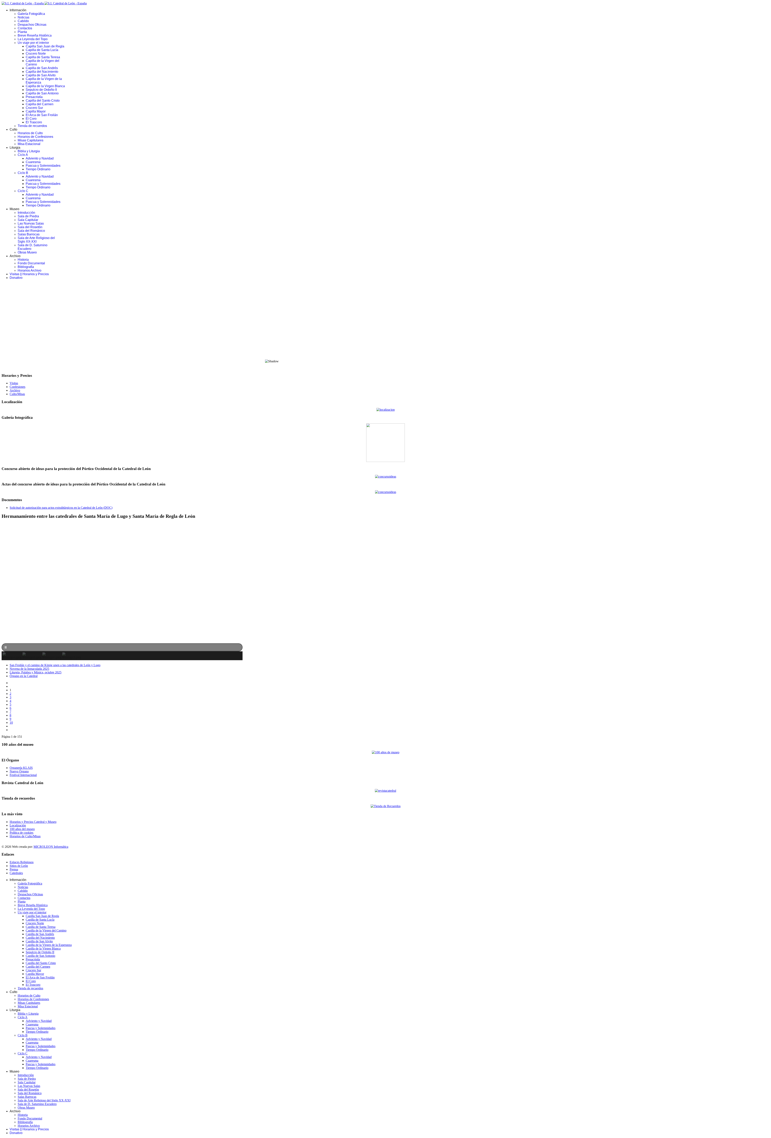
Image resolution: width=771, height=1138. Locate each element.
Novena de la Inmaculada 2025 (29, 668)
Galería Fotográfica (31, 13)
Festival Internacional (23, 775)
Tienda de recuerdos (32, 126)
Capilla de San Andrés (42, 68)
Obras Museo (27, 252)
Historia (23, 259)
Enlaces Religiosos (22, 862)
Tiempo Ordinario (38, 169)
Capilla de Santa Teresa (43, 57)
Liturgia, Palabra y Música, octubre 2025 (35, 672)
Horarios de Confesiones (35, 136)
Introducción (26, 212)
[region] (385, 326)
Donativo (16, 277)
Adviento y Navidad (40, 158)
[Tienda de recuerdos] (385, 790)
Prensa (14, 869)
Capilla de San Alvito (41, 75)
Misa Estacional (29, 144)
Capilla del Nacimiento (42, 71)
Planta (22, 32)
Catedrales (16, 873)
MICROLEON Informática (51, 846)
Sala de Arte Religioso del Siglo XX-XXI (36, 239)
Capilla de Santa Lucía (42, 50)
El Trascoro (34, 122)
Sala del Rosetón (30, 227)
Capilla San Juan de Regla (45, 46)
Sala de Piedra (28, 216)
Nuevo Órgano (19, 771)
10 (11, 722)
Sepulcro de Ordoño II (41, 89)
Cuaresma (33, 162)
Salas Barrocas (29, 234)
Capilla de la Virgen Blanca (45, 86)
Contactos (25, 28)
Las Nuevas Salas (31, 223)
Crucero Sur (34, 107)
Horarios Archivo (29, 270)
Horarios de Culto (30, 133)
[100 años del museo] (385, 752)
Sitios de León (19, 865)
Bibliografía (26, 267)
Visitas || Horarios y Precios (29, 274)
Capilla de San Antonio (42, 93)
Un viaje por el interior (33, 42)
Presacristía (34, 97)
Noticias (23, 17)
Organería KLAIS (21, 767)
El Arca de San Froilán (42, 115)
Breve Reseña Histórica (35, 35)
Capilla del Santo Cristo (43, 100)
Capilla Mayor (36, 111)
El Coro (31, 118)
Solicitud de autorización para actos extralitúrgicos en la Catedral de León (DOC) (61, 507)
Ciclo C (23, 191)
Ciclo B (23, 173)
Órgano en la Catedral (24, 676)
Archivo (15, 390)
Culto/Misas (17, 394)
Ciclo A (23, 154)
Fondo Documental (31, 263)
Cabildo (23, 21)
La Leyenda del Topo (33, 39)
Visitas (14, 383)
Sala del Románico (31, 230)
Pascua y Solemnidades (43, 165)
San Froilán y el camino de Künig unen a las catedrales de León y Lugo (55, 665)
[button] (385, 346)
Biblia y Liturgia (29, 151)
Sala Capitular (28, 220)
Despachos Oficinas (32, 24)
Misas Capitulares (30, 140)
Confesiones (17, 386)
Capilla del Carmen (39, 104)
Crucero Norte (36, 53)
